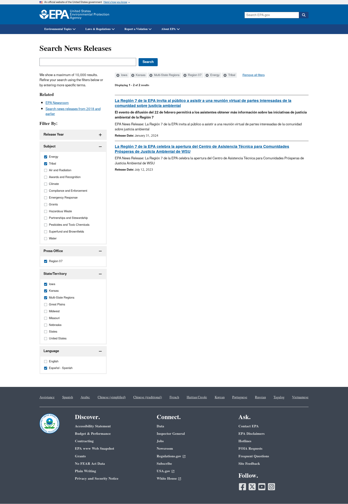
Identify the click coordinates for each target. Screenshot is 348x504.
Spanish (67, 397)
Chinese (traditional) (147, 397)
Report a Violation (136, 29)
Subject (50, 146)
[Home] (74, 14)
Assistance (47, 397)
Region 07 (194, 75)
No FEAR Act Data (90, 464)
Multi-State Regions (166, 75)
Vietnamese (300, 397)
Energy (214, 75)
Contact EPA (248, 426)
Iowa (123, 75)
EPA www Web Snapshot (94, 448)
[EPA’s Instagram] (271, 487)
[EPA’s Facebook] (242, 487)
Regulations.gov (169, 456)
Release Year (54, 134)
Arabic (85, 397)
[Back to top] (337, 493)
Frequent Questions (253, 456)
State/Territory (55, 273)
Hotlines (244, 441)
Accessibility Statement (93, 426)
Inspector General (171, 434)
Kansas (140, 75)
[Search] (304, 15)
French (174, 397)
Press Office (53, 251)
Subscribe (164, 464)
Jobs (160, 441)
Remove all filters (253, 75)
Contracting (84, 441)
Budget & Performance (93, 434)
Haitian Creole (197, 397)
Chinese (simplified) (112, 397)
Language (51, 351)
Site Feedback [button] (249, 464)
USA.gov (163, 471)
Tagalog (278, 397)
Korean (220, 397)
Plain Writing (85, 471)
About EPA (168, 29)
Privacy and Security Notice (96, 478)
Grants (80, 456)
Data (160, 426)
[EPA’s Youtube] (262, 487)
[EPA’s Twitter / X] (252, 487)
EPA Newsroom (57, 103)
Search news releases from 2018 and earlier (73, 111)
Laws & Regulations (98, 29)
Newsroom (165, 448)
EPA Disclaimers (251, 434)
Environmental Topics (58, 29)
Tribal (231, 75)
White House (167, 478)
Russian (260, 397)
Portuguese (239, 397)
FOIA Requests (250, 448)
